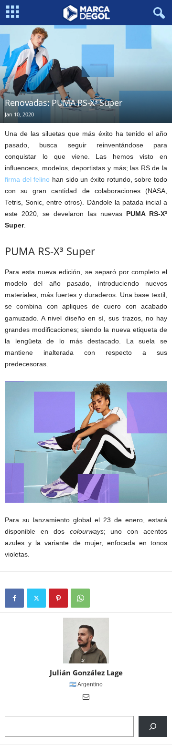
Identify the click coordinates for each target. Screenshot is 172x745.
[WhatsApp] (80, 598)
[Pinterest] (58, 598)
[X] (36, 598)
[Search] (153, 726)
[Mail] (86, 697)
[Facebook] (14, 598)
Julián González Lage (86, 672)
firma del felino (27, 179)
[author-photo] (86, 640)
